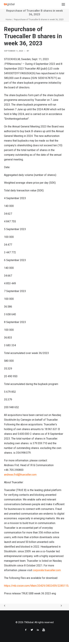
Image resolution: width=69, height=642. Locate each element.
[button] (63, 4)
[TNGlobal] (9, 4)
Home (9, 19)
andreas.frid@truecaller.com (20, 474)
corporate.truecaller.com (47, 570)
